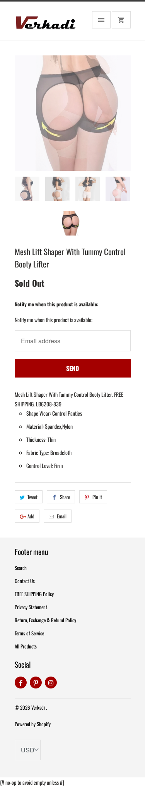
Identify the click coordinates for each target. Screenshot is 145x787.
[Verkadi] (46, 23)
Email (62, 516)
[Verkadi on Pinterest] (36, 682)
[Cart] (121, 19)
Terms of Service (29, 633)
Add (30, 516)
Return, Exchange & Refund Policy (45, 620)
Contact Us (25, 581)
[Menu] (101, 19)
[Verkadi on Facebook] (21, 682)
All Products (26, 646)
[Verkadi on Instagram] (51, 682)
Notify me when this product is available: (57, 304)
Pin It (97, 497)
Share (65, 497)
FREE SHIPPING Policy (34, 594)
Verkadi (38, 707)
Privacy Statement (31, 607)
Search (21, 567)
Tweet (32, 497)
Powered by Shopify (33, 724)
